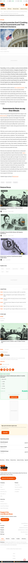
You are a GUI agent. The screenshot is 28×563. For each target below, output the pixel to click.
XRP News (9, 8)
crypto (2, 271)
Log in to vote (14, 397)
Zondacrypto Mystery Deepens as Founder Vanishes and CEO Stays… (15, 303)
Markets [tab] (7, 538)
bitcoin (1, 316)
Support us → (5, 519)
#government (8, 182)
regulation (2, 320)
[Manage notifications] (24, 560)
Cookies (14, 558)
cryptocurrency (15, 268)
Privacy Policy (17, 485)
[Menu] (26, 5)
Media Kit (2, 501)
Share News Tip (3, 491)
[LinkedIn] (7, 370)
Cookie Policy (17, 489)
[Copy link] (13, 370)
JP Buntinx (7, 355)
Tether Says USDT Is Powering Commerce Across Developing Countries (15, 299)
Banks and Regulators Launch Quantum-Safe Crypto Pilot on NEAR (14, 295)
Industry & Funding (23, 8)
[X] (1, 370)
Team (1, 487)
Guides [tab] (18, 538)
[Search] (24, 5)
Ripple (7, 271)
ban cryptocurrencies (19, 87)
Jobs (1, 496)
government (2, 318)
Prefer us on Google (5, 364)
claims (23, 153)
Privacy (14, 556)
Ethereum (22, 268)
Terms (14, 553)
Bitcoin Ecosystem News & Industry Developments (9, 13)
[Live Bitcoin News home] (2, 5)
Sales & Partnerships (4, 508)
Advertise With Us (3, 503)
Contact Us (2, 489)
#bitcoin (2, 182)
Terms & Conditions (18, 487)
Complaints (17, 491)
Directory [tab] (24, 538)
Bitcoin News (3, 8)
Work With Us (3, 493)
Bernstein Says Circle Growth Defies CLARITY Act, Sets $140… (14, 292)
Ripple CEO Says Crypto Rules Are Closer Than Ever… (13, 306)
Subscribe (5, 432)
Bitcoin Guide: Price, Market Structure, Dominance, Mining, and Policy (15, 11)
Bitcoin (2, 19)
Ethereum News (16, 8)
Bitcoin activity (3, 115)
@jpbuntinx (2, 361)
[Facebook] (4, 370)
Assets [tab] (13, 538)
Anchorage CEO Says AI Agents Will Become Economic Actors (14, 308)
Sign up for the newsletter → (8, 478)
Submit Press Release (4, 506)
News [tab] (2, 538)
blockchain (8, 268)
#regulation (15, 182)
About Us (2, 485)
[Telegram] (10, 370)
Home (1, 11)
